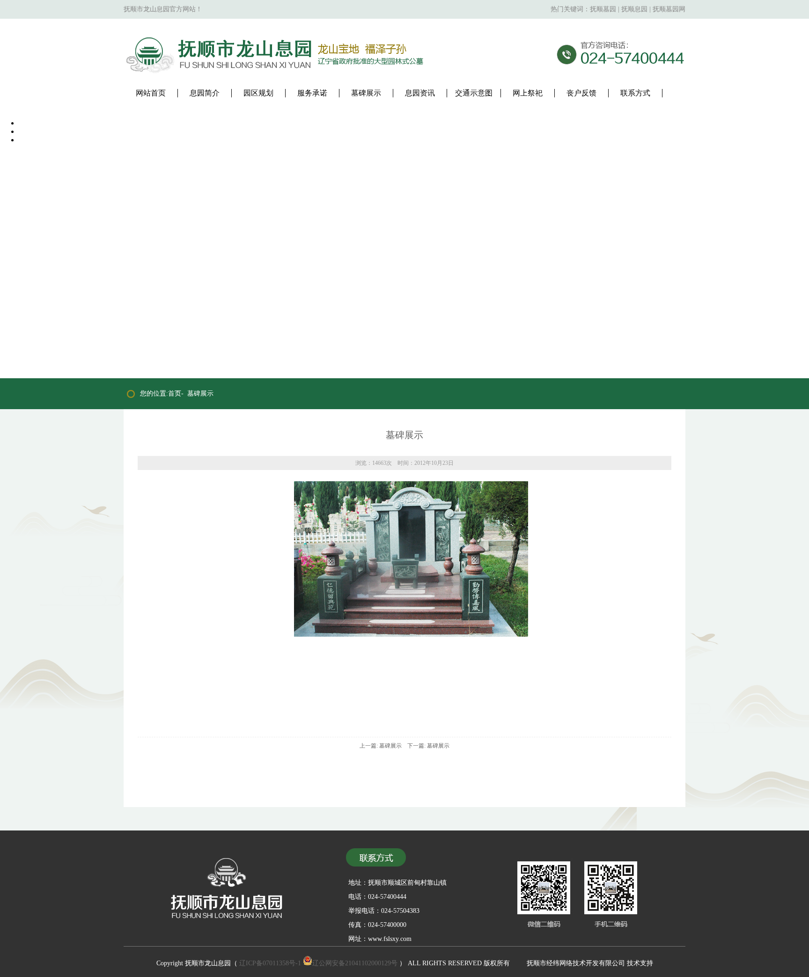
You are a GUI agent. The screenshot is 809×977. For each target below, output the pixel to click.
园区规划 (258, 93)
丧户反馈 (581, 93)
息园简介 (205, 93)
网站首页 (151, 93)
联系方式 (635, 93)
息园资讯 (420, 93)
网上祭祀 (528, 93)
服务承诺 (312, 93)
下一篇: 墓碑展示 (428, 745)
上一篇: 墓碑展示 (381, 745)
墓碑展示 (366, 93)
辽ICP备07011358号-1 (270, 963)
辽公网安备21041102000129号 (354, 963)
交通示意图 (474, 93)
